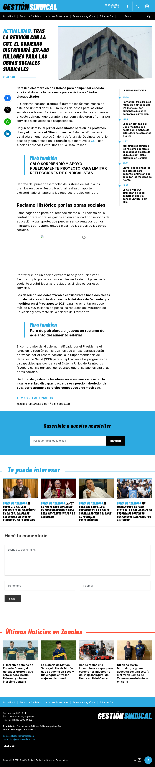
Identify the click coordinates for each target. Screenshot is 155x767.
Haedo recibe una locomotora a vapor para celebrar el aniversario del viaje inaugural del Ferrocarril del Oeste (96, 671)
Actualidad (9, 16)
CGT (94, 141)
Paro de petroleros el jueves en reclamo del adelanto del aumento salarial (67, 332)
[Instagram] (147, 6)
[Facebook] (127, 6)
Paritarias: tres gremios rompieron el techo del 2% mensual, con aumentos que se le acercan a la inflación (137, 107)
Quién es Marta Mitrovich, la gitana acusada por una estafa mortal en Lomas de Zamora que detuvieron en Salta (133, 673)
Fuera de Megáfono (84, 16)
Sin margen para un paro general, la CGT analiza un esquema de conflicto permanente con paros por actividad (134, 511)
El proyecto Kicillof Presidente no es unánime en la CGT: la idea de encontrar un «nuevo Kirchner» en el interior (19, 511)
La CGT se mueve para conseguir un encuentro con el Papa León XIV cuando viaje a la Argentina (58, 509)
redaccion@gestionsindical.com (19, 739)
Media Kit (9, 746)
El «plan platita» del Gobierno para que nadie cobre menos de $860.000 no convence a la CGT (137, 129)
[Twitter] (137, 6)
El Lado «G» (106, 16)
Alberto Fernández (29, 404)
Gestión (30, 6)
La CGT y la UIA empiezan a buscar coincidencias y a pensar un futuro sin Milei (135, 195)
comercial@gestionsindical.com (18, 736)
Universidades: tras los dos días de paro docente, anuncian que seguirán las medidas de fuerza (137, 173)
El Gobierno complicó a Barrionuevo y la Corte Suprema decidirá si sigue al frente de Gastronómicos (95, 511)
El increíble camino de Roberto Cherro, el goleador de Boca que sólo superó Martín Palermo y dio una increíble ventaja (18, 673)
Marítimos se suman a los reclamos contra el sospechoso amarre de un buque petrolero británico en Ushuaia (136, 151)
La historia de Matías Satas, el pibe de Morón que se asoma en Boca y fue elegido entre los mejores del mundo (57, 671)
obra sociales (61, 404)
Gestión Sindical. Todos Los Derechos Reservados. (44, 760)
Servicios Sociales (30, 16)
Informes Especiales (57, 16)
